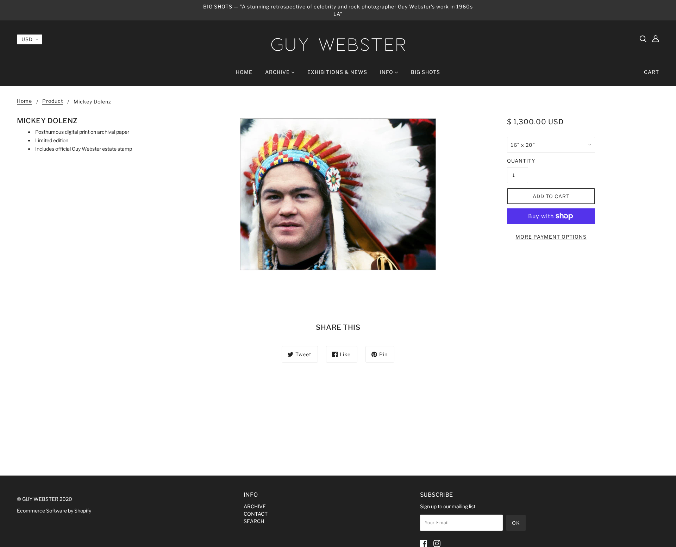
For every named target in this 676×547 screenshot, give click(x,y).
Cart (651, 72)
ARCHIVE (255, 506)
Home (24, 101)
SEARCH (254, 521)
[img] (643, 38)
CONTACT (256, 514)
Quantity (517, 161)
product (52, 101)
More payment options (551, 237)
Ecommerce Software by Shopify (54, 511)
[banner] (338, 45)
